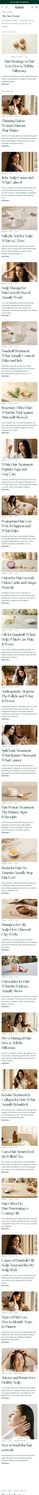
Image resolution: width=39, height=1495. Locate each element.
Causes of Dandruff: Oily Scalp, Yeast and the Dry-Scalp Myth (18, 1265)
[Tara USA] (19, 7)
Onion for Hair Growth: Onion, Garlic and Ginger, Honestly (19, 582)
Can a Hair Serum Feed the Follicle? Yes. (18, 1154)
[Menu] (2, 7)
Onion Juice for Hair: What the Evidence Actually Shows (16, 986)
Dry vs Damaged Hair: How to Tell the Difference (16, 1042)
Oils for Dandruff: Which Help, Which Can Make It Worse (19, 639)
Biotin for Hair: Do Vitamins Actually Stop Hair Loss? (17, 872)
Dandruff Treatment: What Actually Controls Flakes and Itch (18, 355)
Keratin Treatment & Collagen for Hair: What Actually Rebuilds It (18, 1099)
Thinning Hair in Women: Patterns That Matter (14, 125)
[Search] (6, 7)
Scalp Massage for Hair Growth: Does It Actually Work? (16, 292)
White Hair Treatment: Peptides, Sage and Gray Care (17, 469)
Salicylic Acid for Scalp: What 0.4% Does (17, 238)
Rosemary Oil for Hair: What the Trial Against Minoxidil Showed (17, 412)
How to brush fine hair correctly (17, 1447)
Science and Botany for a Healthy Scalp (18, 1380)
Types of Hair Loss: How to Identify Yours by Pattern (17, 1321)
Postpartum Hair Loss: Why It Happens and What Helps (17, 526)
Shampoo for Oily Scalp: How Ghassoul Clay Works (16, 929)
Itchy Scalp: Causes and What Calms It (17, 180)
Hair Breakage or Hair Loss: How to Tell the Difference (19, 66)
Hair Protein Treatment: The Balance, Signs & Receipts (18, 812)
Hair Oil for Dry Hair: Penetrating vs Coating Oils (15, 1208)
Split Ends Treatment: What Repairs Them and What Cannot (19, 755)
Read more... (6, 84)
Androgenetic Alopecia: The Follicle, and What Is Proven (18, 696)
